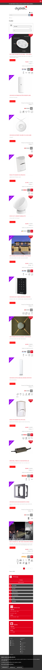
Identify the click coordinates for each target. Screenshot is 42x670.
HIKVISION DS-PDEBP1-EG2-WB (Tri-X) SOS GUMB (20, 135)
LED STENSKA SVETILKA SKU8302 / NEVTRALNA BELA (20, 256)
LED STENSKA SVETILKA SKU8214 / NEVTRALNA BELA (20, 337)
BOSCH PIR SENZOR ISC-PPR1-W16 (17, 419)
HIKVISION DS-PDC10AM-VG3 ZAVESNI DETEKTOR (21, 377)
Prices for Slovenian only (27, 103)
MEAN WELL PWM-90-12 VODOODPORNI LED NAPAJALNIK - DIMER (19, 461)
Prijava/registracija (23, 642)
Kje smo (12, 642)
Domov (11, 17)
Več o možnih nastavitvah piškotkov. (7, 664)
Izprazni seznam (21, 582)
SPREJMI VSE (5, 667)
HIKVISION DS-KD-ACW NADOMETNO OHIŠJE (19, 502)
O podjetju (12, 643)
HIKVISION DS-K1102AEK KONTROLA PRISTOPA (20, 297)
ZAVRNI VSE (12, 667)
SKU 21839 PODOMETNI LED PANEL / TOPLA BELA (20, 54)
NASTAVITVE (19, 667)
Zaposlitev (12, 645)
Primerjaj (21, 579)
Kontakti (12, 640)
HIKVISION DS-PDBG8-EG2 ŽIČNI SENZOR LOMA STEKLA (20, 96)
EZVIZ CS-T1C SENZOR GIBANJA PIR (18, 216)
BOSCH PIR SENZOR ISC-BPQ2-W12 (17, 175)
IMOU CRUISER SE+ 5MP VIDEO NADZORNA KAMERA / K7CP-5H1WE (21, 542)
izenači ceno (12, 60)
